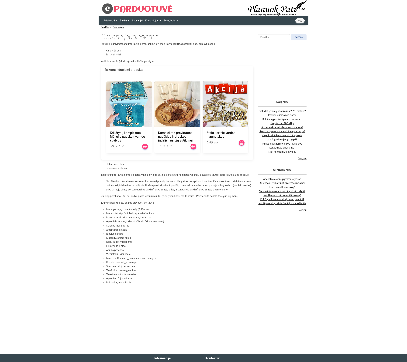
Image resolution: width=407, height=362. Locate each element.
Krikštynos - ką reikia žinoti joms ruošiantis (282, 203)
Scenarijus (118, 27)
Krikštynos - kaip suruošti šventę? (282, 195)
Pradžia (104, 27)
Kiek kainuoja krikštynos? (282, 151)
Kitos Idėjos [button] (152, 20)
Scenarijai (137, 20)
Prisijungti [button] (109, 20)
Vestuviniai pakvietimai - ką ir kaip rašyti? (282, 191)
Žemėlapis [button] (170, 20)
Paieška (299, 37)
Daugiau (302, 158)
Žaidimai (124, 20)
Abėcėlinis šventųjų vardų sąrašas (282, 179)
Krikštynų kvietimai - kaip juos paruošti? (282, 199)
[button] (300, 20)
